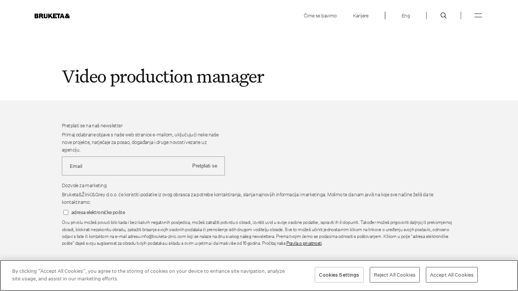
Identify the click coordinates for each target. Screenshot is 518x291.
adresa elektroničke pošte (98, 212)
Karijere (361, 16)
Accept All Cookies (452, 275)
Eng (406, 16)
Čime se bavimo (320, 16)
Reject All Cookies (395, 275)
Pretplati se (204, 166)
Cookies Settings (339, 275)
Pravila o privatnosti (304, 243)
